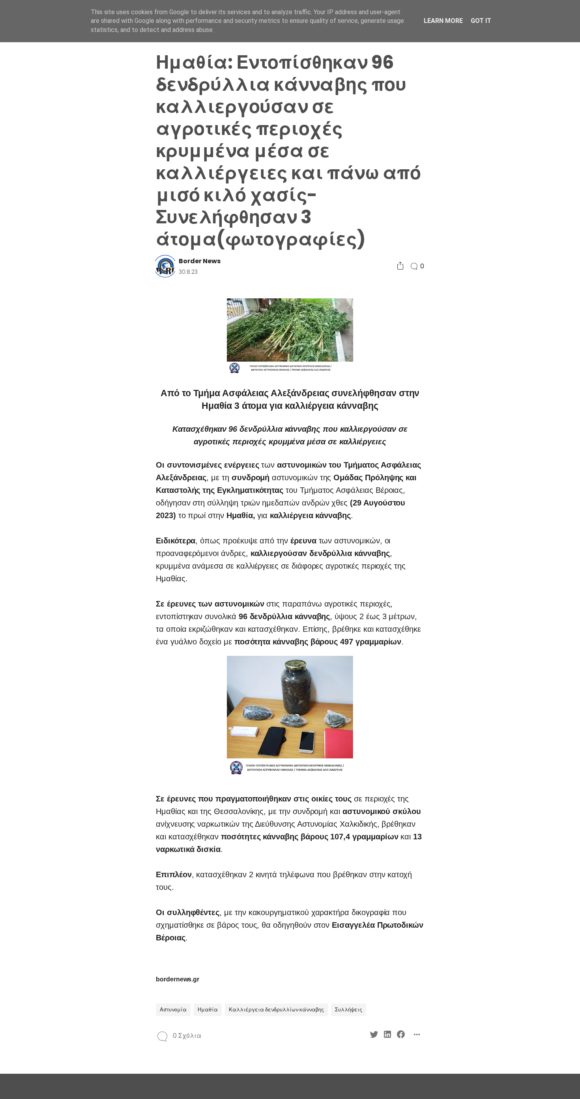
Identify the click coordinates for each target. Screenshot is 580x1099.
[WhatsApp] (74, 532)
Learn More (443, 20)
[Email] (87, 532)
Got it (481, 20)
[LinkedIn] (74, 518)
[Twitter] (60, 518)
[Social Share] (400, 266)
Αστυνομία (173, 1009)
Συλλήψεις (348, 1009)
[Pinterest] (60, 532)
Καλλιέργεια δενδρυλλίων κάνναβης (276, 1009)
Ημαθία (208, 1009)
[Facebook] (87, 518)
